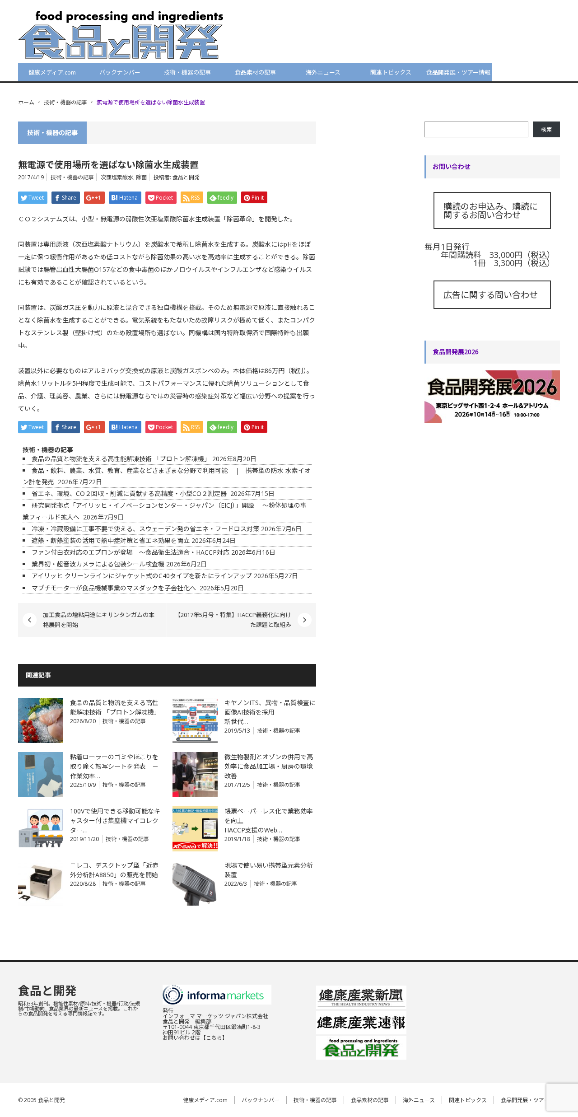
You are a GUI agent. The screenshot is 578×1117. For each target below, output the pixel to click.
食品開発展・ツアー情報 (458, 72)
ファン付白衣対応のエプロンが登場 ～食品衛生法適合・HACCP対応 (130, 552)
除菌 (141, 177)
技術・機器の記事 (187, 72)
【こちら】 (214, 1038)
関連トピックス (390, 72)
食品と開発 (186, 177)
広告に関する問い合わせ (490, 295)
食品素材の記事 (255, 72)
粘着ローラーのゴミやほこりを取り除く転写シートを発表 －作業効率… (114, 766)
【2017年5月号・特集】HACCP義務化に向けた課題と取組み (233, 620)
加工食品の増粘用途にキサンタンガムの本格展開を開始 (98, 620)
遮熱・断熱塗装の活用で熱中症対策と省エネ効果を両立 (111, 540)
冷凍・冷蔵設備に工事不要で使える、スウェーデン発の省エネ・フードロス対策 (145, 528)
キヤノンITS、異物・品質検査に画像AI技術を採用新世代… (270, 712)
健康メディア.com (52, 72)
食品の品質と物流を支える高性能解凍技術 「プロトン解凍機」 (121, 458)
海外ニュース (323, 72)
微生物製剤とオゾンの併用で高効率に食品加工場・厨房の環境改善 (268, 766)
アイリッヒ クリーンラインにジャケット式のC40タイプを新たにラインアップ (142, 575)
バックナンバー (119, 72)
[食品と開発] (121, 34)
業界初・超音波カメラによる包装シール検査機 (98, 564)
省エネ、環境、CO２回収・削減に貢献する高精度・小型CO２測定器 (130, 493)
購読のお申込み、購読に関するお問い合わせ (490, 210)
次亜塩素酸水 (117, 177)
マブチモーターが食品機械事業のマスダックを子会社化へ (115, 588)
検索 (546, 129)
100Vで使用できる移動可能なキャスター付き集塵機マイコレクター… (115, 820)
